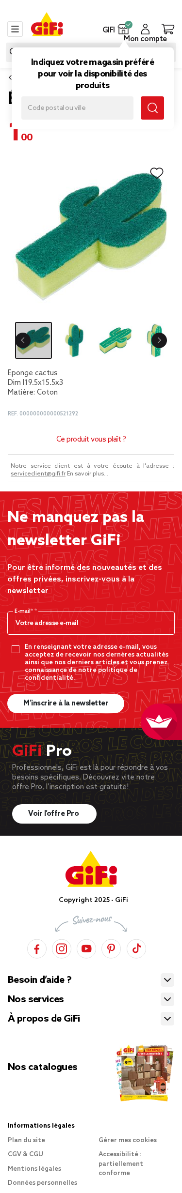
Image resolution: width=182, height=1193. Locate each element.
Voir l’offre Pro (54, 814)
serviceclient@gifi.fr (38, 474)
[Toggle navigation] (15, 29)
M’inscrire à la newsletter (65, 703)
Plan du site (26, 1140)
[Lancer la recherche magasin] (152, 108)
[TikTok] (136, 947)
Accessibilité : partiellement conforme (121, 1164)
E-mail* (24, 611)
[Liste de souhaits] (156, 173)
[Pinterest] (111, 947)
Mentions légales (34, 1169)
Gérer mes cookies (128, 1140)
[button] (123, 29)
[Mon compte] (145, 29)
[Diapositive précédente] (23, 340)
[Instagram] (61, 947)
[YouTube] (86, 947)
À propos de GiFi (44, 1019)
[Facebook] (37, 947)
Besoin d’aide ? (39, 980)
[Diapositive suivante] (159, 340)
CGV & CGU (25, 1154)
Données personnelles (42, 1183)
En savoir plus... (87, 474)
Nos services (36, 1000)
